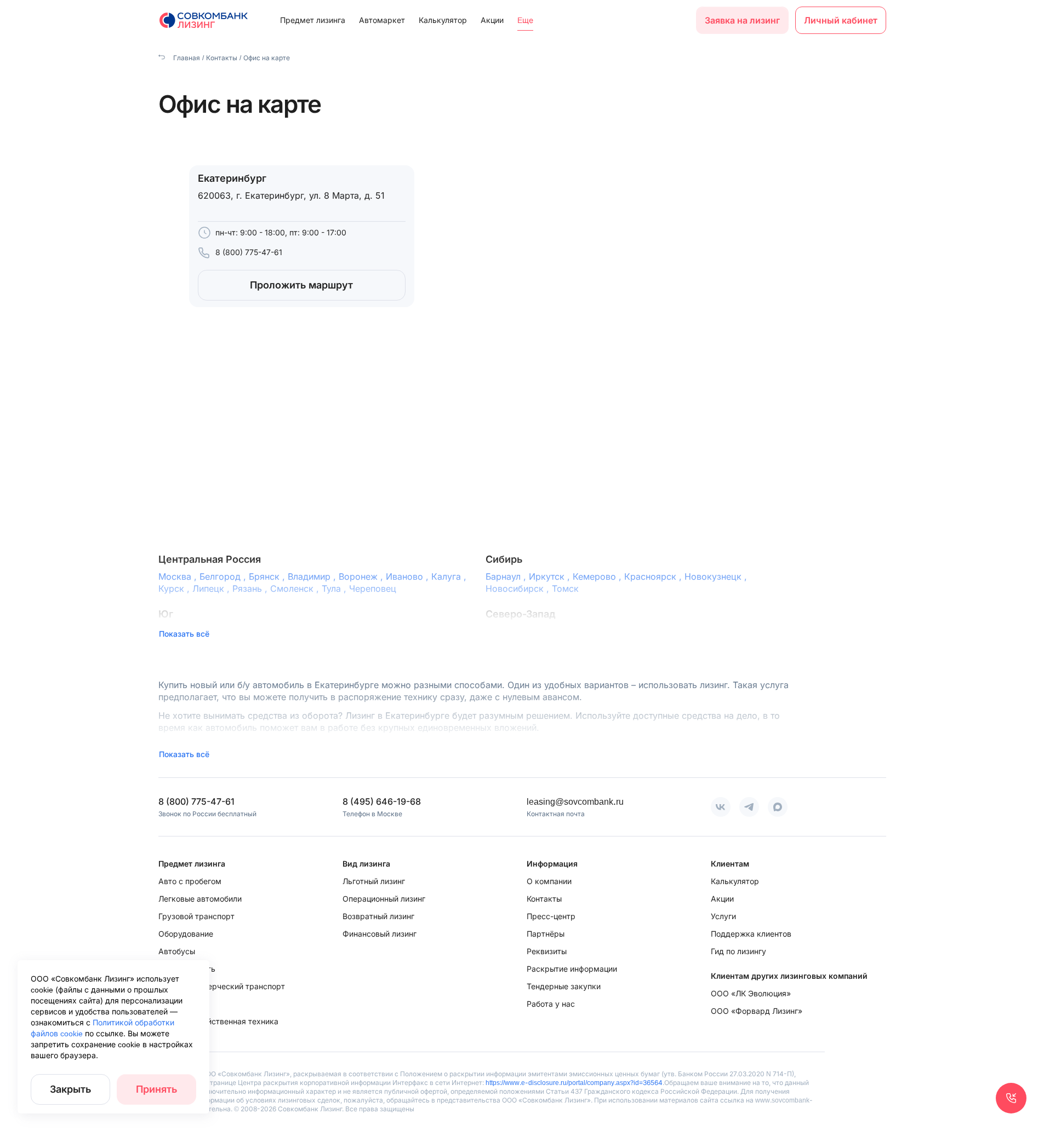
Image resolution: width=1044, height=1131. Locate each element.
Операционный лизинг (384, 898)
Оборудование (185, 933)
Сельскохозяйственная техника (218, 1021)
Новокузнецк (717, 576)
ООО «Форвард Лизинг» (756, 1010)
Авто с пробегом (189, 881)
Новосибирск (519, 588)
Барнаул (507, 576)
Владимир (313, 576)
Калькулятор (443, 20)
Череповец (372, 588)
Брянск (268, 576)
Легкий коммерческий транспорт (221, 986)
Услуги (723, 916)
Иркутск (551, 576)
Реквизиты (547, 951)
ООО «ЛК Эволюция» (751, 993)
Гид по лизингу (738, 951)
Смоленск (296, 588)
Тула (335, 588)
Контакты (221, 58)
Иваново (408, 576)
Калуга (450, 576)
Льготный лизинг (374, 881)
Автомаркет (382, 20)
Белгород (224, 576)
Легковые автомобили (200, 898)
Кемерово (598, 576)
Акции (492, 20)
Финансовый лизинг (380, 933)
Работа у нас (551, 1003)
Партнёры (545, 933)
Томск (565, 588)
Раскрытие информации (572, 968)
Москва (178, 576)
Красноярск (654, 576)
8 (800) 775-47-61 (248, 252)
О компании (549, 881)
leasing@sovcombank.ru (575, 801)
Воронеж (362, 576)
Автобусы (176, 951)
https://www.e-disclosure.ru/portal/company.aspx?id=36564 (574, 1082)
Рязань (251, 588)
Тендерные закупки (564, 986)
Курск (175, 588)
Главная (186, 58)
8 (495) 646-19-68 (382, 801)
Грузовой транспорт (196, 916)
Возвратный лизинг (378, 916)
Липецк (212, 588)
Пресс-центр (551, 916)
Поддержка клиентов (751, 933)
